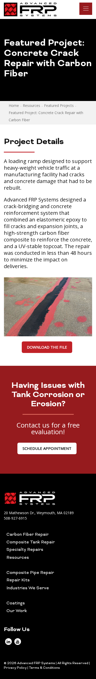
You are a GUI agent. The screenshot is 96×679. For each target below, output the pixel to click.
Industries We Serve (27, 588)
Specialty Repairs (24, 549)
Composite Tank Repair (30, 542)
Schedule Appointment (47, 448)
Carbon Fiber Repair (27, 534)
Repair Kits (18, 580)
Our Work (16, 611)
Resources (31, 105)
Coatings (15, 603)
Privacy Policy (15, 668)
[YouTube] (17, 642)
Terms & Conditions (44, 668)
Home (14, 105)
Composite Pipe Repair (30, 572)
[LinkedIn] (8, 642)
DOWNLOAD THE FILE (47, 347)
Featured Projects (59, 105)
